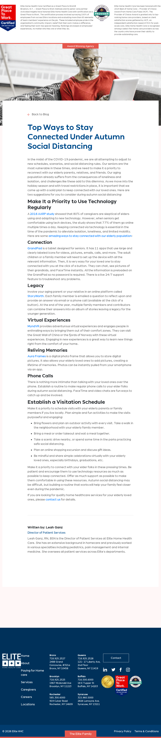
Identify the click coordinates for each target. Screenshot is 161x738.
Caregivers (28, 689)
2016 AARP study (42, 214)
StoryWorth (36, 296)
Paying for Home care (32, 672)
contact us (53, 499)
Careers (26, 697)
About (25, 663)
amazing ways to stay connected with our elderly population (90, 236)
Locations (28, 704)
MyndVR (33, 326)
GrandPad (35, 248)
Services (27, 682)
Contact (116, 657)
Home (25, 655)
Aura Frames (37, 356)
